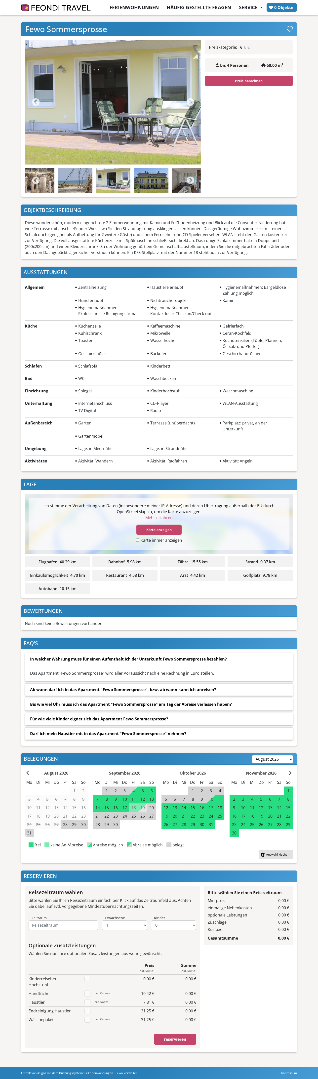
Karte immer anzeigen (161, 540)
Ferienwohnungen (134, 7)
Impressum (289, 1073)
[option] (113, 102)
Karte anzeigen (159, 529)
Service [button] (249, 7)
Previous (36, 102)
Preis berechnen (249, 81)
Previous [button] (36, 180)
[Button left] (28, 773)
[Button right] (290, 773)
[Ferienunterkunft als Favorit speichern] (290, 29)
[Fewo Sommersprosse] (113, 102)
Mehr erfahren (159, 517)
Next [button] (190, 180)
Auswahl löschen (277, 854)
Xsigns (41, 1073)
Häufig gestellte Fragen (199, 7)
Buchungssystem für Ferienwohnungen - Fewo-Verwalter (98, 1073)
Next (190, 102)
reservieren (175, 1039)
